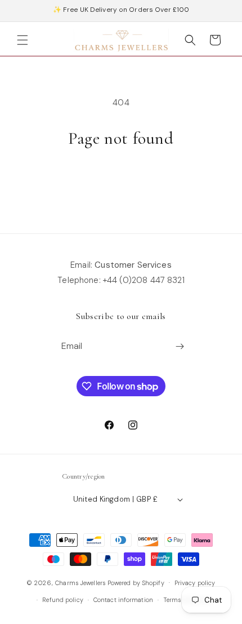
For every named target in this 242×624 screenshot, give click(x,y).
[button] (22, 40)
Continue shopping (121, 180)
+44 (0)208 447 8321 (144, 280)
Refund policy (62, 600)
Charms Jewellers (80, 582)
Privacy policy (195, 583)
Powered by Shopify (135, 582)
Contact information (123, 600)
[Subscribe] (180, 346)
